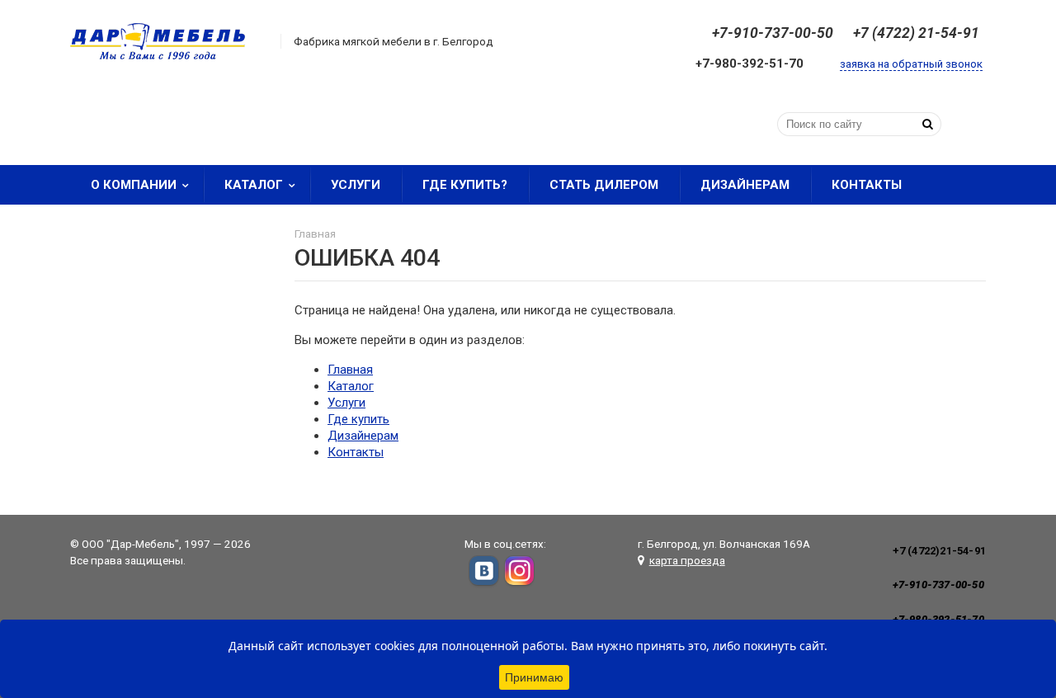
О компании (134, 184)
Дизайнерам (745, 184)
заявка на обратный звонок (911, 64)
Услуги (355, 184)
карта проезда (687, 560)
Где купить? (464, 184)
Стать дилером (603, 184)
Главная (350, 369)
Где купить (358, 419)
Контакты (867, 184)
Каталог (253, 184)
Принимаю (534, 677)
